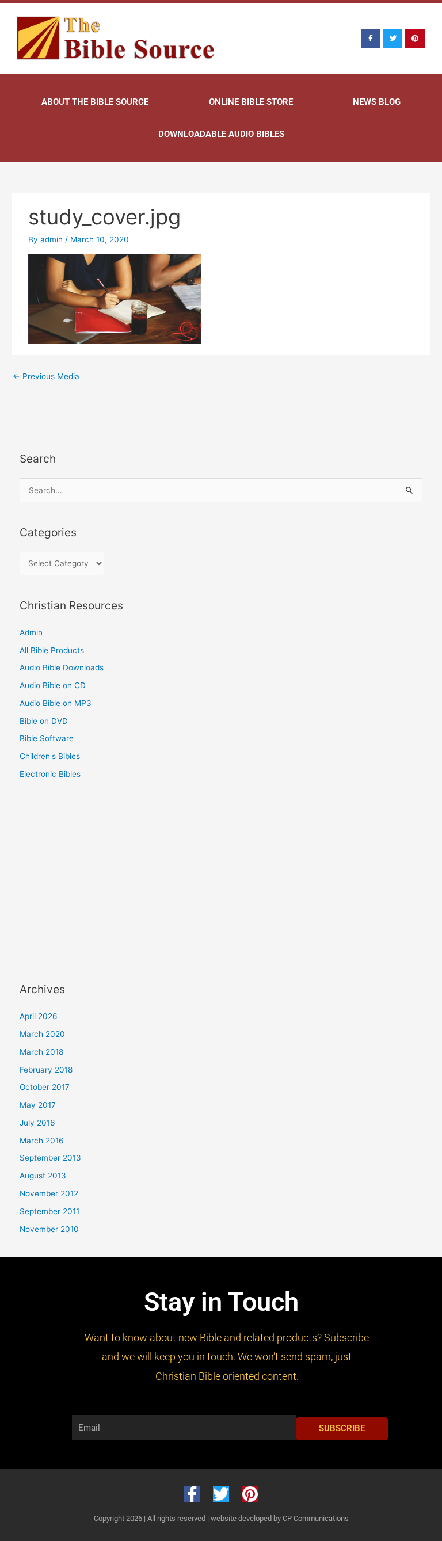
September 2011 (49, 1211)
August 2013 (43, 1175)
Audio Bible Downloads (62, 667)
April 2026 (39, 1016)
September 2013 (50, 1157)
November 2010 (49, 1229)
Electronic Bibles (50, 774)
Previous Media (46, 376)
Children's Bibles (50, 756)
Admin (31, 632)
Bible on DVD (44, 721)
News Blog (377, 102)
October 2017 (45, 1087)
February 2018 (46, 1069)
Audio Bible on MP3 (56, 703)
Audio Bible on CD (53, 685)
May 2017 (38, 1104)
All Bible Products (52, 650)
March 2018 (41, 1051)
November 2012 (49, 1193)
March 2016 (42, 1140)
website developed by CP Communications (280, 1518)
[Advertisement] (94, 879)
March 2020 (42, 1034)
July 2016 (37, 1122)
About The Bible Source (94, 102)
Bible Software (47, 738)
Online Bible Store (251, 102)
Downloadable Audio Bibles (221, 134)
